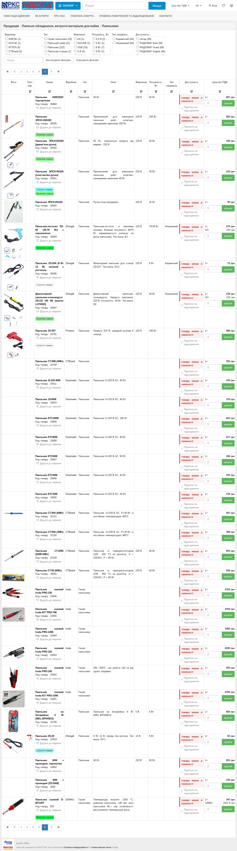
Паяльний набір (58, 43)
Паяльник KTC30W (46, 494)
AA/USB (83, 43)
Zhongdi (70, 226)
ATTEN (14, 47)
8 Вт (99, 47)
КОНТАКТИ (165, 16)
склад (145, 39)
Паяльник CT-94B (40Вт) (49, 361)
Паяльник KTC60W (46, 456)
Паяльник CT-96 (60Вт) (48, 570)
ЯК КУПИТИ (42, 16)
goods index (22, 843)
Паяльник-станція (59, 51)
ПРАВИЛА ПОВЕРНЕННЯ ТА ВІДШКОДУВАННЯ (126, 16)
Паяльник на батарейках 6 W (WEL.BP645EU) (49, 715)
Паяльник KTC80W (46, 437)
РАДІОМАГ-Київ (151, 43)
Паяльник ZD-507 (45, 330)
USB (82, 47)
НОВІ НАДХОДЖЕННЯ (17, 16)
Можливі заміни (44, 134)
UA (197, 5)
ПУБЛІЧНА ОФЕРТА (82, 16)
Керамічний (124, 39)
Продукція (11, 26)
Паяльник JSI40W (45, 399)
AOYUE (14, 43)
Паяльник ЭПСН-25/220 (48, 202)
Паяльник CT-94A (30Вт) (49, 532)
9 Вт (99, 51)
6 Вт (99, 43)
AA (80, 39)
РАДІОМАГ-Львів (151, 47)
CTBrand (15, 51)
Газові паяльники (59, 39)
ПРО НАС (59, 16)
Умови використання (101, 847)
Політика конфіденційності (76, 847)
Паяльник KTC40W (46, 475)
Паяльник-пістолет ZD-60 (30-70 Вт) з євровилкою (49, 230)
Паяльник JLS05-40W (47, 380)
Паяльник (56, 47)
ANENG (14, 39)
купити (228, 103)
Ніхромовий (124, 43)
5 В (81, 51)
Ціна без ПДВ (179, 5)
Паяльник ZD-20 (44, 736)
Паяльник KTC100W (47, 418)
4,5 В (100, 39)
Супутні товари (44, 189)
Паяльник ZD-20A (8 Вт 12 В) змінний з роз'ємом (49, 266)
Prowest (70, 330)
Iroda (68, 589)
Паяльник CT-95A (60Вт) (49, 512)
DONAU (70, 799)
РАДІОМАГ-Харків (152, 51)
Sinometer (71, 380)
